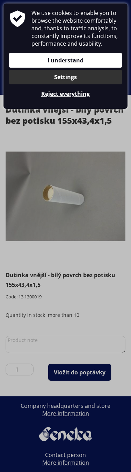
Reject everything (65, 94)
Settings (65, 77)
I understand (65, 60)
